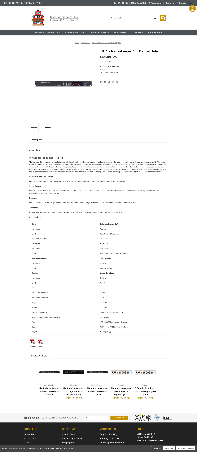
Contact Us (30, 438)
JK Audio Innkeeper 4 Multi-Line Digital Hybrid (97, 391)
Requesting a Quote (72, 438)
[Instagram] (17, 3)
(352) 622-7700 (32, 3)
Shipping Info (68, 442)
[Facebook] (5, 3)
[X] (113, 82)
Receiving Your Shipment (112, 442)
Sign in (182, 3)
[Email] (105, 82)
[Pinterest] (117, 82)
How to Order (68, 434)
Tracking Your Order (109, 438)
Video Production (74, 32)
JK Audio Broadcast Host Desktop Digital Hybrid (145, 391)
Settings (157, 448)
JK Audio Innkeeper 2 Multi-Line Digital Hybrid (49, 391)
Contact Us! (139, 3)
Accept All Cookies (186, 448)
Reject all (169, 448)
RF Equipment (121, 32)
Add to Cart (76, 375)
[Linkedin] (9, 3)
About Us (29, 434)
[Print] (109, 82)
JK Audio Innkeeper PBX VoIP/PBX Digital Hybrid (121, 391)
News (27, 442)
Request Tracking (108, 434)
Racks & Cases (98, 32)
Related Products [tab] (39, 356)
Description (36, 140)
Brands (139, 32)
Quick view (49, 372)
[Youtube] (13, 3)
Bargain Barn (155, 32)
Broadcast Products (46, 32)
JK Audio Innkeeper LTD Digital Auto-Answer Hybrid (73, 391)
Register (170, 3)
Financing (155, 3)
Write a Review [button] (106, 62)
